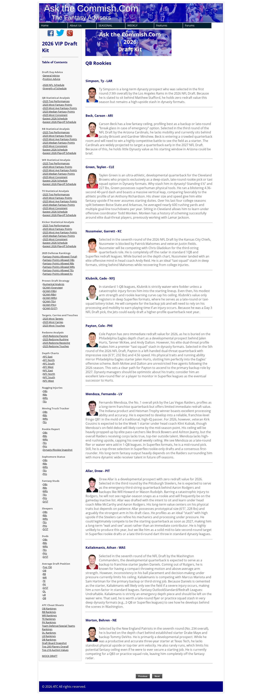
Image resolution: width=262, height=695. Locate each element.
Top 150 (47, 567)
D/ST (45, 501)
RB (44, 574)
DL (44, 591)
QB (44, 570)
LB (44, 594)
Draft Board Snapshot (54, 643)
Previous (142, 676)
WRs (45, 398)
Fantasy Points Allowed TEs (58, 270)
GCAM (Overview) (53, 287)
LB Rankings (49, 636)
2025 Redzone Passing (55, 336)
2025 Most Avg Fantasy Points (60, 108)
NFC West (48, 380)
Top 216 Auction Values (55, 650)
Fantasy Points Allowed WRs (59, 267)
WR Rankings (49, 615)
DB (44, 598)
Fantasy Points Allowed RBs (58, 263)
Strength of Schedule (55, 88)
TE (44, 581)
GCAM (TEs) (49, 301)
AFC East (48, 356)
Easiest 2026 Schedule (55, 118)
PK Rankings (49, 622)
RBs (45, 394)
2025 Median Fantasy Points (59, 111)
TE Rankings (49, 619)
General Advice (51, 75)
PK (44, 584)
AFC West (48, 367)
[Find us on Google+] (70, 35)
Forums (189, 25)
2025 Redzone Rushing (55, 339)
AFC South (49, 363)
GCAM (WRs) (50, 298)
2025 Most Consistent (55, 115)
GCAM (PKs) (49, 305)
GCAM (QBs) (50, 291)
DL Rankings (49, 632)
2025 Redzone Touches (56, 346)
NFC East (48, 370)
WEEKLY (132, 25)
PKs (45, 446)
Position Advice (51, 79)
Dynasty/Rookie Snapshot (58, 450)
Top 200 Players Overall (55, 646)
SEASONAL (105, 25)
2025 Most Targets (53, 318)
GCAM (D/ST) (50, 308)
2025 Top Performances (56, 101)
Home (45, 25)
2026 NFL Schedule (53, 85)
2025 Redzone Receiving (56, 343)
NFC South (49, 377)
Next (157, 676)
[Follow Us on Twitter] (60, 35)
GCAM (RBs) (49, 294)
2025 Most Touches (54, 325)
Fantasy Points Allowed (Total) (60, 256)
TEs (45, 401)
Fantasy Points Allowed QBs (58, 260)
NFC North (49, 374)
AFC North (49, 360)
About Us (76, 25)
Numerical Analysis (53, 284)
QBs (45, 391)
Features (161, 25)
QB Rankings (49, 608)
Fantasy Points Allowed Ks (58, 274)
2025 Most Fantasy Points (57, 104)
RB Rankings (49, 612)
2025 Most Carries (53, 322)
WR (45, 577)
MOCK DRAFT (49, 656)
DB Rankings (49, 639)
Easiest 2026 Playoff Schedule (59, 122)
